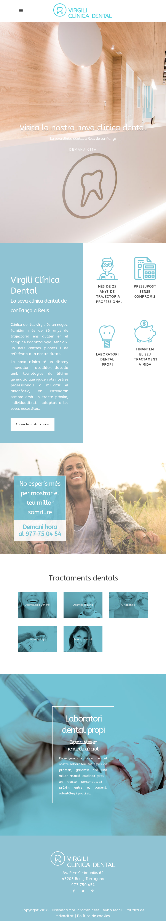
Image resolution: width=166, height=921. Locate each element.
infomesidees (88, 910)
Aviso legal (112, 910)
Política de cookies (93, 916)
